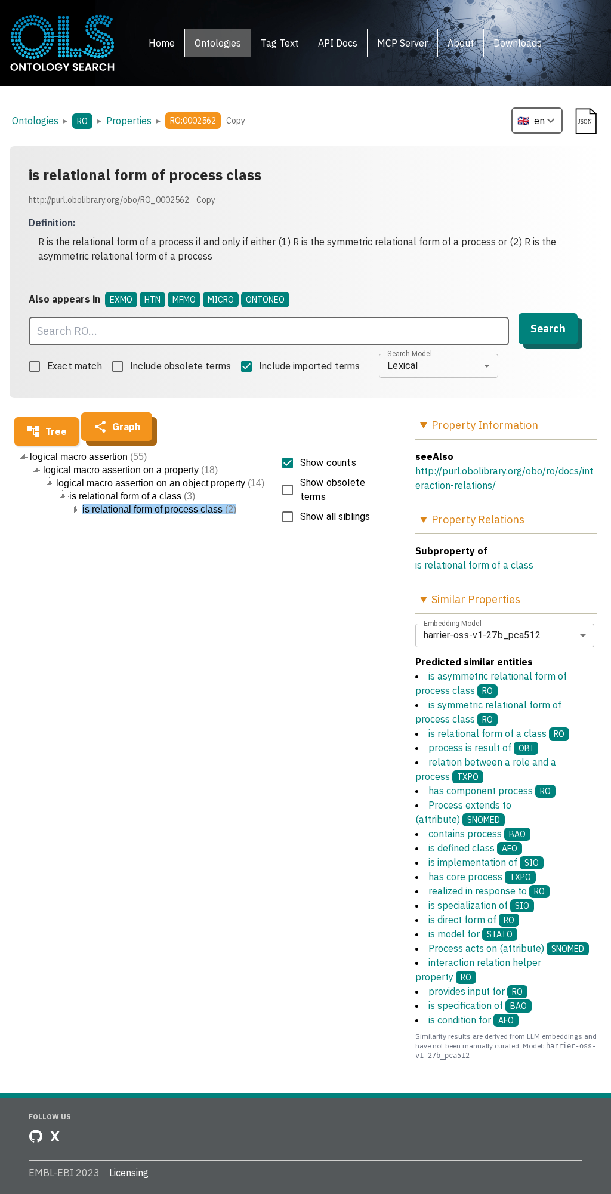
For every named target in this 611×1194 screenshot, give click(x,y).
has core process (479, 877)
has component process (489, 791)
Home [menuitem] (162, 43)
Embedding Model (453, 623)
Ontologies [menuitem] (218, 43)
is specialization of (478, 905)
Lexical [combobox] (402, 365)
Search (548, 328)
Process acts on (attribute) (506, 948)
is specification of (477, 1005)
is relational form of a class (474, 565)
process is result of (480, 748)
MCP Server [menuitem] (402, 43)
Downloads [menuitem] (517, 43)
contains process (477, 834)
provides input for (475, 991)
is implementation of (483, 862)
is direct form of (471, 919)
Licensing (129, 1172)
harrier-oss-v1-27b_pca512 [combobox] (482, 635)
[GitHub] (36, 1136)
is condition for (471, 1020)
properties (129, 121)
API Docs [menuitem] (337, 43)
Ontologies (35, 121)
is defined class (472, 848)
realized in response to (486, 891)
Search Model (409, 353)
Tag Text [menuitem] (279, 43)
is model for (470, 934)
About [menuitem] (461, 43)
